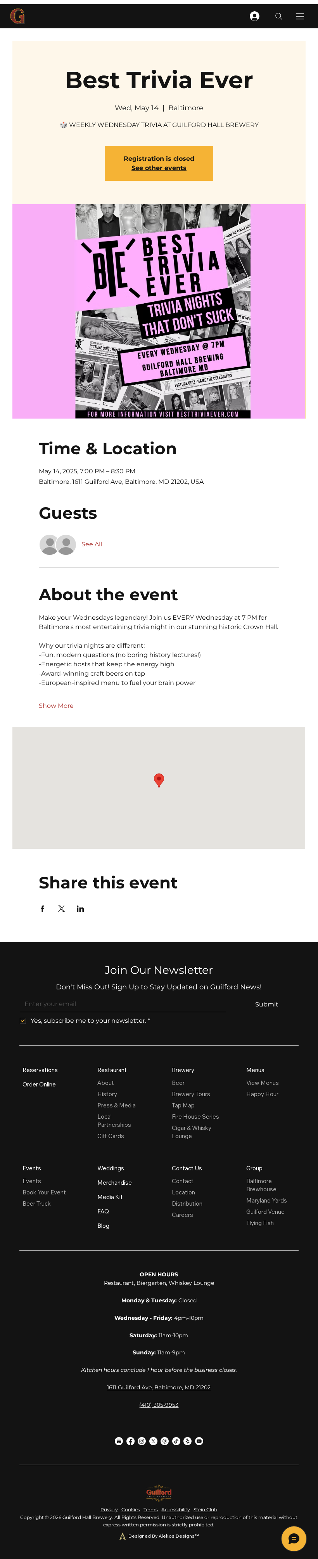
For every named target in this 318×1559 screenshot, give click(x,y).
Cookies (130, 1509)
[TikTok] (176, 1441)
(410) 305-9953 (158, 1404)
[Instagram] (142, 1441)
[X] (153, 1441)
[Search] (279, 16)
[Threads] (165, 1441)
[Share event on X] (61, 909)
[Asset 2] (119, 1441)
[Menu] (300, 16)
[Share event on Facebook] (42, 909)
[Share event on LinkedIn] (80, 909)
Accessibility (175, 1509)
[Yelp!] (187, 1441)
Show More (56, 705)
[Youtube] (199, 1441)
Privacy (109, 1509)
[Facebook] (130, 1441)
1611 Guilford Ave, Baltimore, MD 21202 (159, 1387)
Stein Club (205, 1509)
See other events (159, 168)
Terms (150, 1509)
